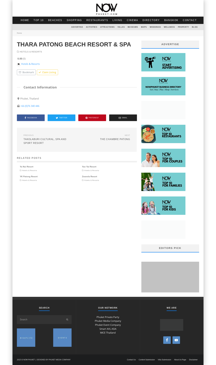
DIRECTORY (151, 20)
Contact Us (131, 360)
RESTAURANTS (97, 20)
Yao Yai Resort (89, 166)
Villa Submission (164, 360)
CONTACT (190, 20)
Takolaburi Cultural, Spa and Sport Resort (45, 139)
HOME (25, 20)
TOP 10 (39, 20)
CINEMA (132, 20)
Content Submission (147, 360)
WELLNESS (169, 27)
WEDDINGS (155, 27)
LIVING (117, 20)
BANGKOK (171, 20)
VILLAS (121, 27)
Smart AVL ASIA (107, 328)
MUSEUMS (133, 27)
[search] (67, 319)
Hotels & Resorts (31, 52)
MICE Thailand (108, 332)
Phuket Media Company (108, 321)
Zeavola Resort (89, 176)
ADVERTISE (77, 27)
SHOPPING (74, 20)
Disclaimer (193, 360)
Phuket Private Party (108, 317)
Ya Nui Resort (26, 166)
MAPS (144, 27)
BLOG (195, 27)
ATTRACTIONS (107, 27)
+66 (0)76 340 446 (29, 106)
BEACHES (55, 20)
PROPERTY (183, 27)
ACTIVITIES (91, 27)
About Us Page (180, 360)
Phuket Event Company (108, 325)
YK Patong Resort (29, 176)
